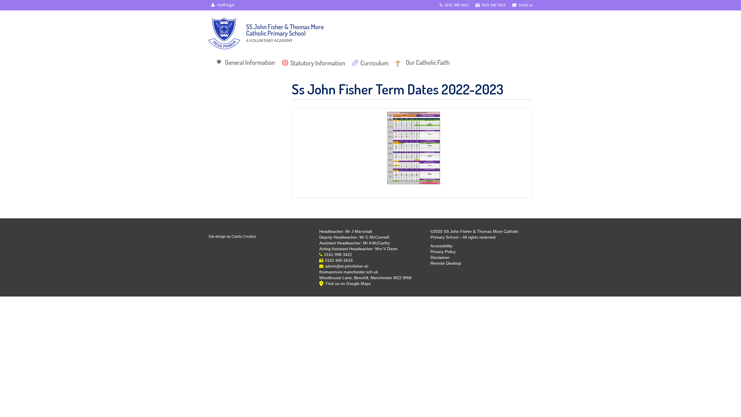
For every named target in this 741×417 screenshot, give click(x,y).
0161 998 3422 (457, 5)
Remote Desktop (445, 263)
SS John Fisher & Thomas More (285, 32)
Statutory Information (317, 63)
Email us (525, 5)
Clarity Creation (244, 237)
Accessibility (441, 246)
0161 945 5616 (493, 5)
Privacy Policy (443, 251)
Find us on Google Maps (348, 283)
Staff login (225, 5)
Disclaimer (440, 257)
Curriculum (374, 63)
